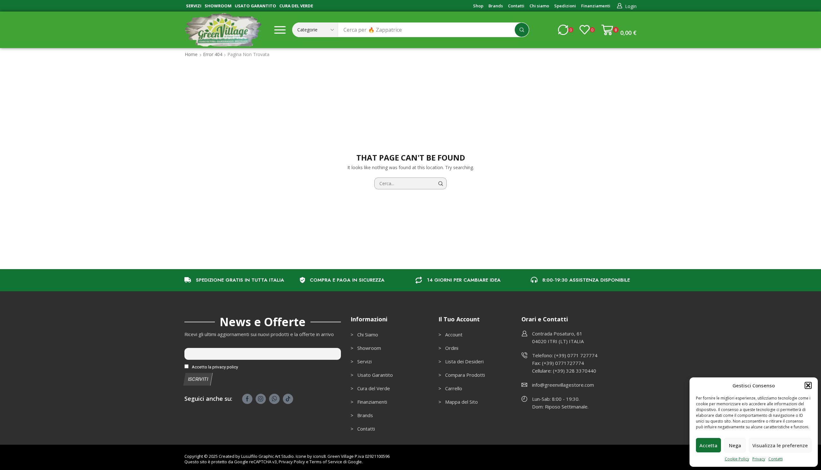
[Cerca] (522, 30)
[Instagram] (261, 399)
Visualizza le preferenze (780, 445)
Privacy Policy (292, 462)
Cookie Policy (737, 459)
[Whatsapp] (274, 399)
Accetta (708, 445)
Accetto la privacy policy (214, 366)
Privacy (758, 459)
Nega (735, 445)
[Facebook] (247, 399)
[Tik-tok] (288, 399)
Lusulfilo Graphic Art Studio (267, 456)
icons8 (319, 456)
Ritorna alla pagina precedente (605, 54)
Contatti (775, 459)
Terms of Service (325, 462)
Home (191, 54)
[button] (808, 385)
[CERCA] (441, 183)
